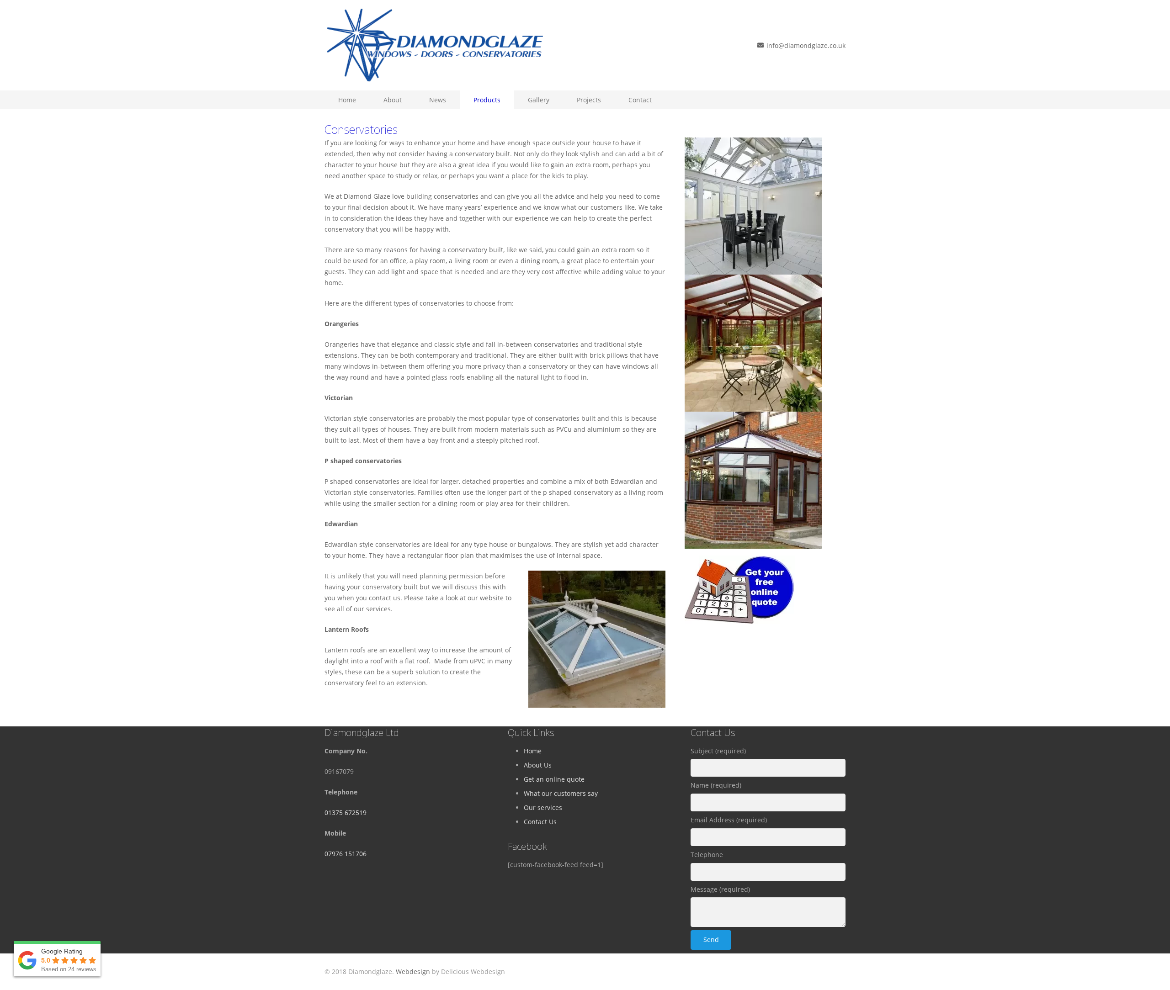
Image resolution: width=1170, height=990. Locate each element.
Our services (543, 807)
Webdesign (413, 971)
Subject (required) (718, 750)
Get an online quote (554, 779)
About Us (538, 765)
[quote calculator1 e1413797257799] (765, 590)
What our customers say (561, 793)
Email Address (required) (729, 819)
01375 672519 (345, 812)
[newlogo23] (434, 45)
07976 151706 (345, 853)
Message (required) (720, 889)
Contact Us (540, 821)
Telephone (707, 854)
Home (533, 750)
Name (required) (716, 785)
